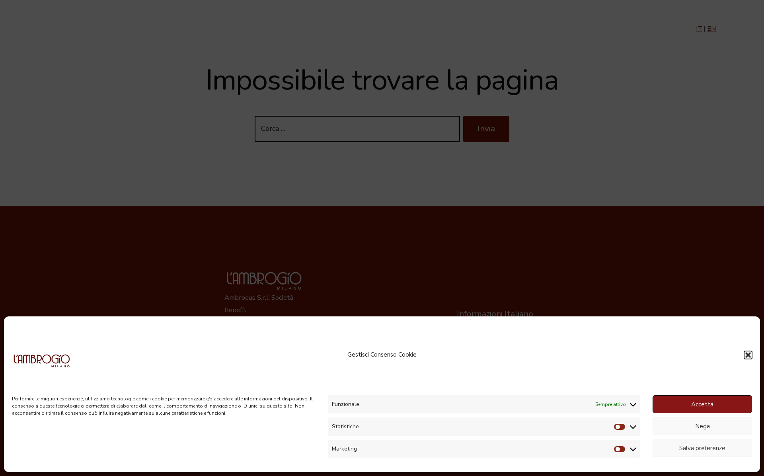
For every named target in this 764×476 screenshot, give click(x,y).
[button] (748, 355)
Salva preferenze (702, 448)
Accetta (702, 404)
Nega (702, 426)
